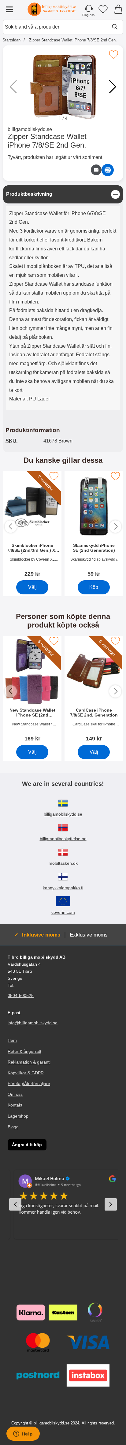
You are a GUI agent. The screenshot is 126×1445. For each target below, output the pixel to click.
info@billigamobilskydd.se (32, 1023)
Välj (32, 587)
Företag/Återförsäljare (29, 1083)
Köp (93, 587)
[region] (63, 194)
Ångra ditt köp (27, 1144)
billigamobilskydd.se (30, 129)
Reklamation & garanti (29, 1062)
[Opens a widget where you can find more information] (23, 1434)
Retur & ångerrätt (24, 1051)
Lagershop (18, 1116)
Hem (12, 1040)
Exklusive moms (89, 935)
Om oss (15, 1094)
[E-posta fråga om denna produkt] (96, 169)
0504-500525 (21, 995)
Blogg (13, 1126)
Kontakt (15, 1105)
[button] (113, 87)
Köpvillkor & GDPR (26, 1072)
